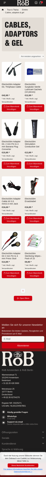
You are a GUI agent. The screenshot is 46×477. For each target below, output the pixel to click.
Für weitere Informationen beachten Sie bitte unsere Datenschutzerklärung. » (23, 470)
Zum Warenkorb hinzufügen (12, 107)
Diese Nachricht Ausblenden (23, 465)
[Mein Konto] (36, 3)
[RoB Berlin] (23, 2)
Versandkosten (7, 102)
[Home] (3, 10)
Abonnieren (23, 345)
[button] (5, 3)
